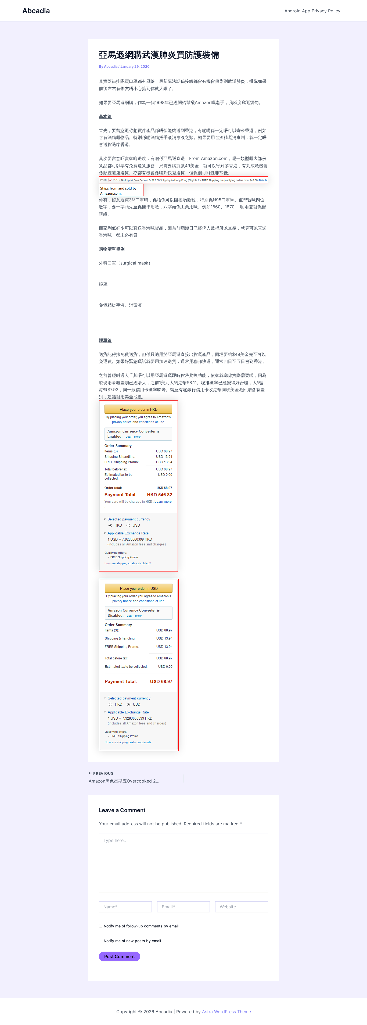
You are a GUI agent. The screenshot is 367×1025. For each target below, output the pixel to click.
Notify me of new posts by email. (133, 940)
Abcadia (36, 10)
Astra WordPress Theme (226, 1011)
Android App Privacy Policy (312, 10)
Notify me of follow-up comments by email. (141, 926)
